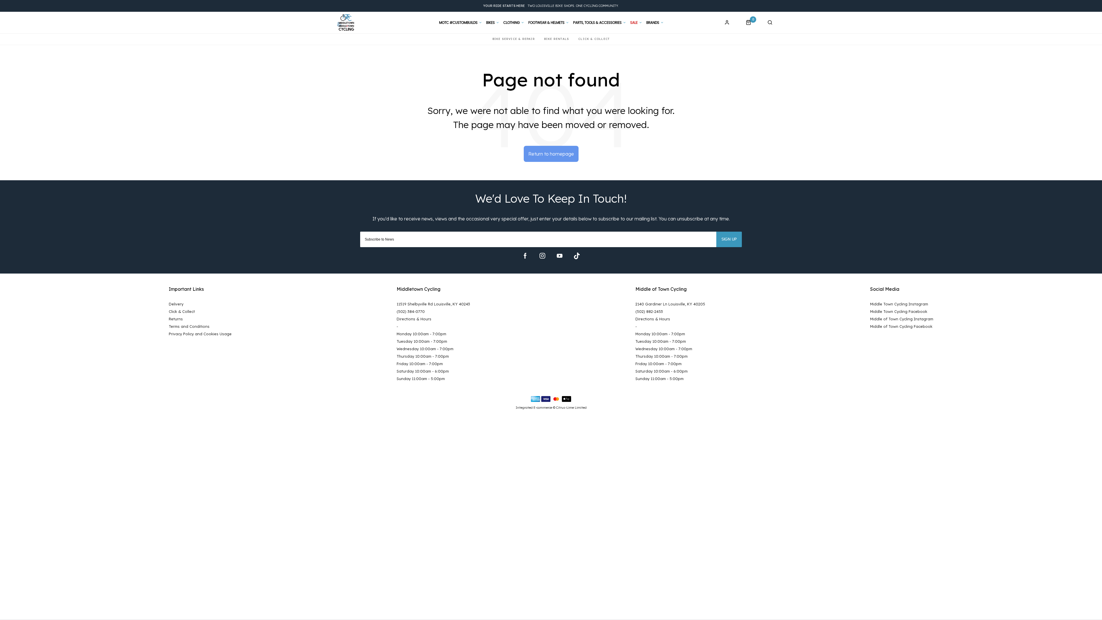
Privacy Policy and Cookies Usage (200, 334)
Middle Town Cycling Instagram (899, 304)
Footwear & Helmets (546, 22)
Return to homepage (551, 154)
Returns (176, 319)
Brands (652, 22)
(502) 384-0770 (411, 311)
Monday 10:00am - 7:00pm (421, 334)
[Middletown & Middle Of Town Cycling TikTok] (577, 255)
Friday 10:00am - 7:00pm (420, 363)
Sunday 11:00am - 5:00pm (421, 378)
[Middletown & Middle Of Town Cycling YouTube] (559, 255)
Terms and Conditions (189, 326)
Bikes (490, 22)
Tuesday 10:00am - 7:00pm (422, 341)
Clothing (511, 22)
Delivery (176, 304)
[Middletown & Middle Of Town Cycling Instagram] (542, 255)
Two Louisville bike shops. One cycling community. (551, 6)
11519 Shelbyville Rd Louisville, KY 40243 (433, 304)
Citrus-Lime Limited (571, 408)
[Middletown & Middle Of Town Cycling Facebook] (525, 255)
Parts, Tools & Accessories (597, 22)
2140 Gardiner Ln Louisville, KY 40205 (670, 304)
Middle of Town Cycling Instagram (901, 319)
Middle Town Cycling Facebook (898, 311)
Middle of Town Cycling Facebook (901, 326)
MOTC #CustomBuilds (458, 22)
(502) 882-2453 (649, 311)
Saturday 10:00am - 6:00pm (423, 371)
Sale (634, 22)
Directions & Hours (414, 319)
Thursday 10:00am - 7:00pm (423, 356)
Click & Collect (182, 311)
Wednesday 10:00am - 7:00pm (425, 348)
